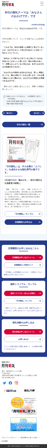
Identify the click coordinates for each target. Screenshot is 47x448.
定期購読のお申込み (23, 222)
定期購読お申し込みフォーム (23, 257)
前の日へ (9, 113)
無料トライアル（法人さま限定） (23, 293)
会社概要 (5, 441)
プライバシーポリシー (9, 437)
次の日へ (37, 113)
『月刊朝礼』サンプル (23, 214)
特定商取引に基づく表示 (28, 437)
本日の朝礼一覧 (23, 124)
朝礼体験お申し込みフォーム (23, 332)
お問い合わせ (23, 339)
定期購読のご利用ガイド (23, 265)
